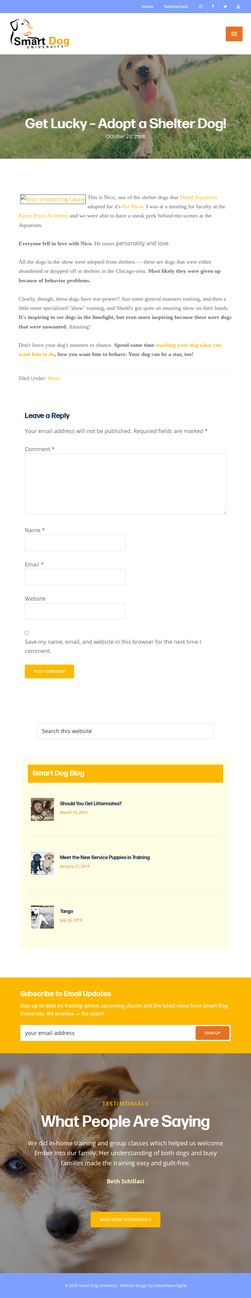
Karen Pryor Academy (43, 216)
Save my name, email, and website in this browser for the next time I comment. (113, 646)
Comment (40, 449)
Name (35, 530)
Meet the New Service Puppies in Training (105, 858)
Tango (66, 911)
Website (35, 598)
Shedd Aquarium (198, 197)
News (54, 378)
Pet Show (132, 206)
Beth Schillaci (125, 1181)
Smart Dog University (98, 1285)
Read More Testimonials (125, 1219)
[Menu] (234, 34)
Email (34, 564)
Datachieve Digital (170, 1285)
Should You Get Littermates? (91, 804)
